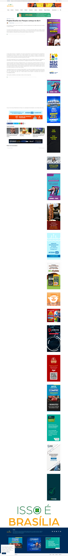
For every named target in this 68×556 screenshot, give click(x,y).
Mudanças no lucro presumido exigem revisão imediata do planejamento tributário (12, 135)
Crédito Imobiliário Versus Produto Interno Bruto (25, 135)
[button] (58, 10)
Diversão (16, 10)
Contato (56, 554)
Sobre (53, 554)
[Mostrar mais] (25, 123)
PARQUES (12, 18)
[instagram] (58, 531)
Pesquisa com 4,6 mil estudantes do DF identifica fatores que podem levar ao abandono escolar (39, 135)
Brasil (22, 10)
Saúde (36, 10)
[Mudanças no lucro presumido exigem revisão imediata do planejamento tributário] (13, 131)
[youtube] (56, 1)
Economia (30, 10)
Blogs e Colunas (47, 10)
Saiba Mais (8, 552)
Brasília (12, 10)
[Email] (23, 123)
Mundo (26, 10)
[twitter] (59, 1)
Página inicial (8, 18)
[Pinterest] (21, 123)
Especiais (40, 10)
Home (8, 10)
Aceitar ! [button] (4, 553)
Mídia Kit (60, 554)
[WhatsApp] (19, 123)
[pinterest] (60, 531)
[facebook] (52, 531)
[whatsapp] (55, 1)
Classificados (54, 10)
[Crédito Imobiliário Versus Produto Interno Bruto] (26, 131)
